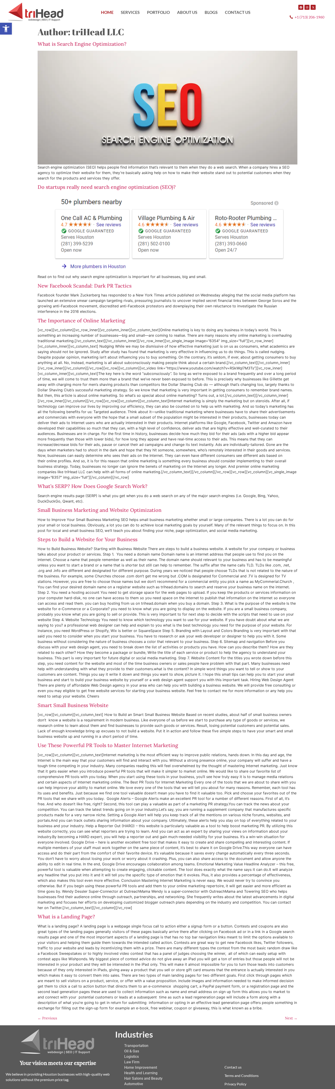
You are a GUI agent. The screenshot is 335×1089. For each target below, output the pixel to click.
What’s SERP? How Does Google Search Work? (92, 486)
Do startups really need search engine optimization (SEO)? (107, 187)
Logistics (131, 1056)
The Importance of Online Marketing (81, 320)
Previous (47, 1018)
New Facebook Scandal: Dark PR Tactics (84, 286)
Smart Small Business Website (73, 705)
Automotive (133, 1084)
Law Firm (131, 1062)
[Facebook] (300, 7)
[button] (6, 29)
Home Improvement (140, 1067)
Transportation (136, 1046)
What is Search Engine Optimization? (82, 44)
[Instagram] (306, 7)
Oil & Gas (131, 1051)
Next (291, 1018)
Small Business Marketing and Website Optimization (100, 510)
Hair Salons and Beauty (143, 1078)
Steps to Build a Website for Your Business (87, 539)
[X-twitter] (313, 7)
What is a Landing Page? (66, 916)
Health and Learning (140, 1073)
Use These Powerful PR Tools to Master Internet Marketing (108, 745)
